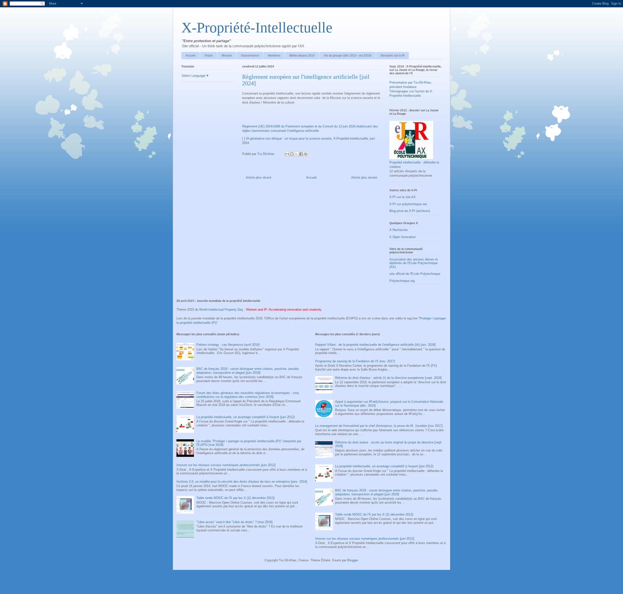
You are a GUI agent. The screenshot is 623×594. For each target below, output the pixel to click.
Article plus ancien (364, 177)
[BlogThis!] (291, 154)
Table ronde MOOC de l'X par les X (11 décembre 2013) (235, 498)
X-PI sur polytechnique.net (408, 204)
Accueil (190, 55)
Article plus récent (258, 177)
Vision (208, 55)
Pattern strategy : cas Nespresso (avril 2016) (228, 344)
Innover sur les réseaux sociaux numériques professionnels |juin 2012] (225, 465)
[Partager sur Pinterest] (305, 154)
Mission (227, 55)
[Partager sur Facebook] (301, 154)
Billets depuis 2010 (302, 55)
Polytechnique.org (402, 281)
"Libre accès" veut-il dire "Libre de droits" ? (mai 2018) (234, 522)
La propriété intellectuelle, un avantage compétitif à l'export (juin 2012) (245, 417)
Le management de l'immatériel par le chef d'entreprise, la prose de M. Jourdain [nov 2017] (379, 426)
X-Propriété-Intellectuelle (256, 27)
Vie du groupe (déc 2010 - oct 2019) (347, 55)
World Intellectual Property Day (221, 309)
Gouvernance (250, 55)
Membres (274, 55)
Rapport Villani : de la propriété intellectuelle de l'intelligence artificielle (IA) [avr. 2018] (375, 344)
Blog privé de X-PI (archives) (409, 211)
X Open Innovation (402, 237)
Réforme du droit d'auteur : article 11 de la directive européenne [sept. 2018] (388, 378)
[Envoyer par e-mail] (287, 154)
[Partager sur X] (296, 154)
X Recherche (398, 230)
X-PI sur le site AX (402, 197)
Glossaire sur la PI (392, 55)
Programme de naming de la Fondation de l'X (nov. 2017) (355, 361)
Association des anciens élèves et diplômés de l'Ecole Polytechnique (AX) (413, 263)
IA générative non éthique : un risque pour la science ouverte (288, 138)
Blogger (352, 560)
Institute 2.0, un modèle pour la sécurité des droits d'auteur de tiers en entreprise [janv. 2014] (241, 481)
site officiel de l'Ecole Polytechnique (414, 274)
